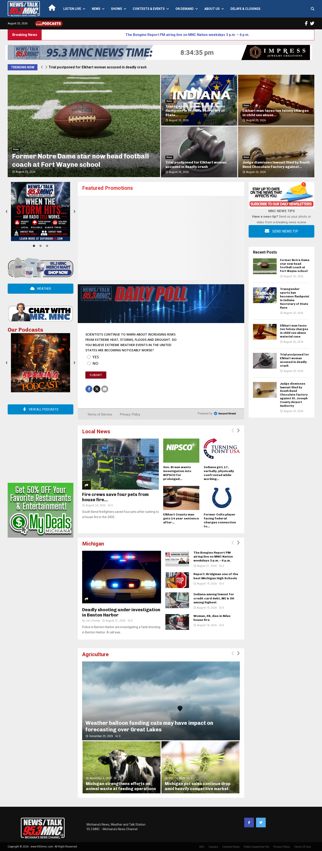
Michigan (93, 544)
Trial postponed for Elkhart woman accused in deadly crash (195, 164)
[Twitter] (261, 822)
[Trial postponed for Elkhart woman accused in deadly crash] (265, 361)
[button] (6, 211)
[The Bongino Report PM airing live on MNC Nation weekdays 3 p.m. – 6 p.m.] (177, 559)
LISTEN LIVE (72, 9)
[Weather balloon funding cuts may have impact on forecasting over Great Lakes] (161, 700)
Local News (96, 431)
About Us (212, 9)
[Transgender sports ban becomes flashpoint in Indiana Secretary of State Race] (265, 295)
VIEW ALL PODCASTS (43, 409)
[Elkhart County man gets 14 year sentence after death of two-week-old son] (181, 498)
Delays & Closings (245, 9)
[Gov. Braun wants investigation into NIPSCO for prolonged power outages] (181, 451)
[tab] (34, 245)
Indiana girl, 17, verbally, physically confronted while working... (219, 473)
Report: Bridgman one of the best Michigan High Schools (215, 576)
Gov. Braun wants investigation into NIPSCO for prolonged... (177, 473)
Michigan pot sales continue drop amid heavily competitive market (197, 786)
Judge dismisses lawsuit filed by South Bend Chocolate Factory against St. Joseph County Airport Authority (137, 67)
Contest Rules (231, 846)
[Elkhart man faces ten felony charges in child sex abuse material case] (265, 332)
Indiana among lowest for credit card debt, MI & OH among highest (213, 598)
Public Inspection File (256, 846)
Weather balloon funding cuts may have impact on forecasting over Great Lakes (149, 726)
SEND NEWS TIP (284, 231)
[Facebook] (249, 822)
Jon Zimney (93, 620)
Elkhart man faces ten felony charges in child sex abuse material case (294, 331)
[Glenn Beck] (161, 238)
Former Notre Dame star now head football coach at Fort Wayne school (80, 160)
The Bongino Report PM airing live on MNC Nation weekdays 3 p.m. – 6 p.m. (126, 35)
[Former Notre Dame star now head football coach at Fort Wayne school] (265, 266)
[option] (40, 211)
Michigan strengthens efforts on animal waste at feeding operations (121, 786)
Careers (213, 846)
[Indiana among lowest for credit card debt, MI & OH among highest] (177, 600)
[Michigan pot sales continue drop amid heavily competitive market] (200, 767)
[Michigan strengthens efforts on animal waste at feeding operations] (122, 767)
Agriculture (95, 654)
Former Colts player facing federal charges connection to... (220, 520)
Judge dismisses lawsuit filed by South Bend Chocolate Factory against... (276, 164)
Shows (116, 9)
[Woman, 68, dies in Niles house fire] (177, 622)
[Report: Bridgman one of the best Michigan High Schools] (177, 580)
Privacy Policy (281, 846)
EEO (201, 846)
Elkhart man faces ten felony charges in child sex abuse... (275, 112)
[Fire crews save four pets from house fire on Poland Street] (120, 464)
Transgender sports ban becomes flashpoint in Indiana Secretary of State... (195, 110)
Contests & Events (149, 9)
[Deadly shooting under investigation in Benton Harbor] (121, 577)
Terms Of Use (302, 846)
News (96, 9)
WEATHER (43, 288)
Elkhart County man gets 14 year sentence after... (181, 518)
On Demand (184, 9)
